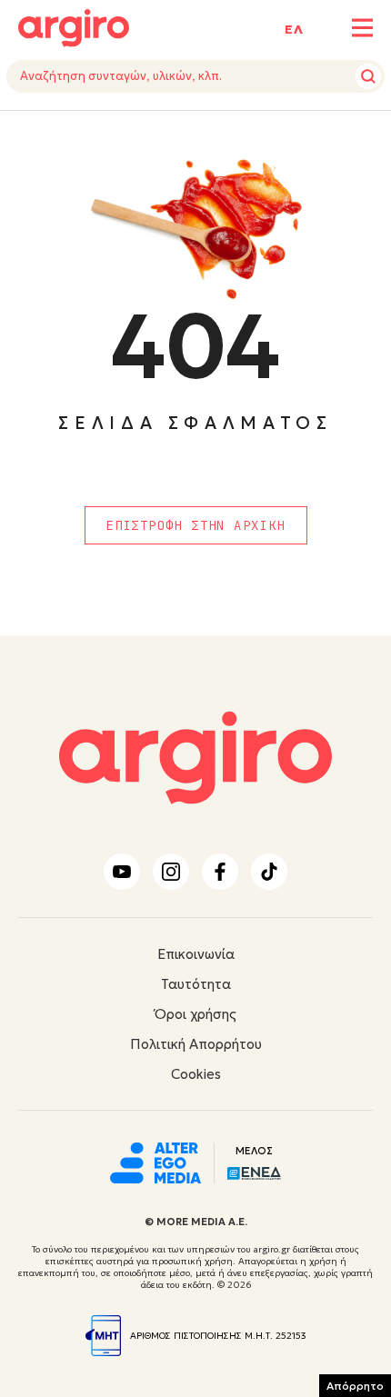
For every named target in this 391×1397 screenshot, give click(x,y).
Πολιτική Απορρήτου (196, 1044)
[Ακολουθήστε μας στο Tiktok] (269, 871)
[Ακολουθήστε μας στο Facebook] (220, 871)
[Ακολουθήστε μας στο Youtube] (122, 871)
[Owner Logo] (155, 1161)
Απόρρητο (355, 1385)
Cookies (196, 1074)
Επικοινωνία (196, 954)
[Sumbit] (368, 76)
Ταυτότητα (196, 984)
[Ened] (254, 1172)
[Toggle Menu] (362, 27)
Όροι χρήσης (195, 1014)
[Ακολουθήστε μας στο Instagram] (171, 871)
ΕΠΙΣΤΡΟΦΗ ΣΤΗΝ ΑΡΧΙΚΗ (195, 525)
